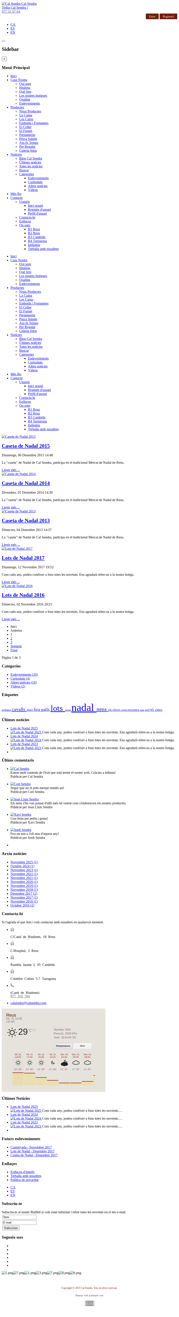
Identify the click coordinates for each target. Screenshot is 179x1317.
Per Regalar (27, 146)
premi (124, 710)
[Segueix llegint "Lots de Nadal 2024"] (26, 740)
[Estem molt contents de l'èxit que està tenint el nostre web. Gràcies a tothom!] (19, 769)
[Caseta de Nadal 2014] (19, 474)
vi (152, 709)
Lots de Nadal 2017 (23, 558)
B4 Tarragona (37, 241)
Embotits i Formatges (33, 123)
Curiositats (35, 182)
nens (102, 709)
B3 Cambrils (36, 237)
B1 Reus (34, 229)
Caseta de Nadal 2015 (26, 446)
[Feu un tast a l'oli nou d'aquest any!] (20, 830)
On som (24, 225)
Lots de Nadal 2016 (23, 595)
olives (116, 710)
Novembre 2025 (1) (24, 862)
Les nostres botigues (33, 95)
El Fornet (25, 131)
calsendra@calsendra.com (28, 1003)
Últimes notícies (30, 162)
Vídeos (33, 190)
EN (12, 32)
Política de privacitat (24, 1180)
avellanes (7, 710)
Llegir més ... (11, 470)
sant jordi (145, 710)
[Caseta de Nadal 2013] (19, 511)
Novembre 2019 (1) (24, 886)
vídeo (158, 710)
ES (12, 28)
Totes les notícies (31, 166)
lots (58, 708)
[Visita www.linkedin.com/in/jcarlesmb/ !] (89, 1303)
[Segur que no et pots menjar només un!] (20, 784)
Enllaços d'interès (22, 1172)
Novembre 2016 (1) (24, 901)
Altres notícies (38, 186)
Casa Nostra (18, 80)
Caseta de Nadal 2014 (26, 483)
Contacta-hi (27, 217)
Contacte (16, 198)
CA (12, 24)
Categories (26, 174)
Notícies (16, 154)
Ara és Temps (28, 143)
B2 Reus (34, 233)
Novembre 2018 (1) (24, 889)
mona (68, 710)
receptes (134, 710)
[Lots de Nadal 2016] (17, 586)
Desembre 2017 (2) (23, 893)
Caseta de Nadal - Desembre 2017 (34, 1155)
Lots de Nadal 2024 (24, 736)
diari (30, 710)
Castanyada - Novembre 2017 (31, 1147)
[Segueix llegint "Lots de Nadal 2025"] (26, 732)
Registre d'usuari (39, 209)
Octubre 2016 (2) (22, 905)
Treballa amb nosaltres (43, 249)
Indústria (34, 245)
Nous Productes (30, 111)
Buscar (24, 170)
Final (13, 650)
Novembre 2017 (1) (24, 897)
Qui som (25, 84)
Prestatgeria (27, 135)
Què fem (25, 91)
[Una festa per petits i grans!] (20, 814)
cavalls (19, 709)
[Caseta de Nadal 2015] (19, 436)
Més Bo (15, 194)
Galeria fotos (28, 150)
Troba (15, 7)
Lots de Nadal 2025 (24, 728)
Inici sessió (35, 205)
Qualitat (24, 99)
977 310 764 (20, 996)
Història (24, 88)
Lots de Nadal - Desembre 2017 (32, 1151)
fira (37, 709)
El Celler (25, 127)
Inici (13, 76)
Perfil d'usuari (37, 213)
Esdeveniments (29, 103)
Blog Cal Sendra (30, 158)
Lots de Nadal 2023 (24, 744)
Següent (16, 646)
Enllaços (25, 221)
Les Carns (26, 119)
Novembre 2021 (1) (24, 878)
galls (46, 709)
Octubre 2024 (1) (22, 866)
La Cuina (25, 115)
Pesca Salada (28, 139)
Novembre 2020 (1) (24, 882)
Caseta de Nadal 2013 (26, 520)
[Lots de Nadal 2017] (17, 548)
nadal (83, 707)
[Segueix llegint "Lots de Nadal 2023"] (26, 748)
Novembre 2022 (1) (24, 874)
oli (110, 710)
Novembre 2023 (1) (24, 870)
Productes (17, 107)
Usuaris (24, 201)
